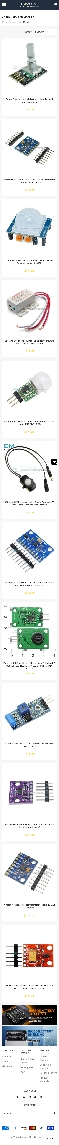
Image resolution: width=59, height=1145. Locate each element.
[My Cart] (55, 5)
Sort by (28, 32)
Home (4, 22)
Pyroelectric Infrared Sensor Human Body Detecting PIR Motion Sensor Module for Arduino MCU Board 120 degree (29, 666)
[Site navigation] (4, 5)
